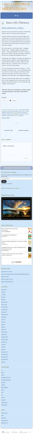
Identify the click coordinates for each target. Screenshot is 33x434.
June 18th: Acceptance (24, 130)
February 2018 (4, 302)
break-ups (9, 111)
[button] (12, 213)
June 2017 (3, 322)
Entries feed (3, 417)
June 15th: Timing (8, 130)
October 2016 (4, 342)
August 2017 (3, 317)
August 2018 (3, 289)
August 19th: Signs (5, 276)
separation (4, 112)
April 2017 (3, 327)
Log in (2, 415)
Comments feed (4, 420)
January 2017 (4, 334)
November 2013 (4, 359)
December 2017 (4, 307)
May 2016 (3, 346)
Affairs (2, 372)
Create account (4, 412)
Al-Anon (22, 109)
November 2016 (4, 339)
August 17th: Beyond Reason (7, 281)
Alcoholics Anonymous (5, 377)
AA (20, 109)
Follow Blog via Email (8, 172)
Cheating (3, 384)
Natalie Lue (5, 236)
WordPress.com (4, 422)
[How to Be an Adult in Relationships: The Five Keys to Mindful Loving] (29, 245)
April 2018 (3, 299)
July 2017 (3, 319)
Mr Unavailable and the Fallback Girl (9, 235)
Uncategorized (4, 404)
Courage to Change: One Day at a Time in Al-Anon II (12, 253)
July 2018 (3, 292)
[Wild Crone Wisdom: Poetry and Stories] (29, 232)
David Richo (5, 244)
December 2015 (4, 354)
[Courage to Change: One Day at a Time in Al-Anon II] (29, 257)
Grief (2, 392)
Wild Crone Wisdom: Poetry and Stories (10, 228)
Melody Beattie (6, 250)
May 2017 (3, 324)
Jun (3, 22)
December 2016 (4, 337)
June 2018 (3, 294)
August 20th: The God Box (6, 271)
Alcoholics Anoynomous (6, 380)
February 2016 (4, 351)
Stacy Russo (5, 230)
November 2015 (4, 356)
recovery (27, 111)
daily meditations (15, 111)
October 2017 (4, 312)
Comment (26, 158)
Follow (4, 181)
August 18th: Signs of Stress (7, 279)
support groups (10, 112)
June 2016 (3, 344)
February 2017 (4, 332)
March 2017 (3, 329)
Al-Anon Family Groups (7, 255)
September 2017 (4, 314)
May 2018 (3, 297)
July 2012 (3, 362)
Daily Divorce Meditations (16, 7)
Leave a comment (6, 117)
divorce (20, 111)
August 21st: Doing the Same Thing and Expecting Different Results (15, 274)
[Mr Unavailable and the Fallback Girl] (29, 238)
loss (23, 111)
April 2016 (3, 349)
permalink (21, 115)
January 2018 (4, 304)
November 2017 (4, 309)
